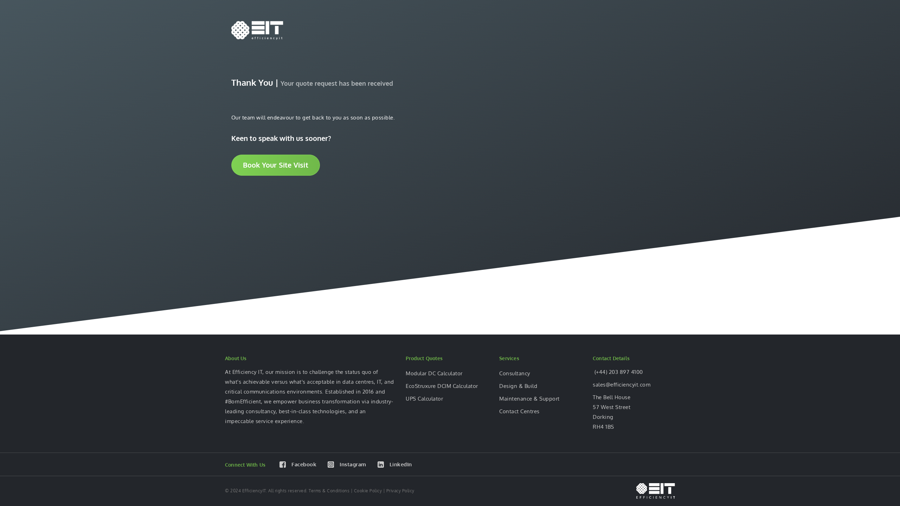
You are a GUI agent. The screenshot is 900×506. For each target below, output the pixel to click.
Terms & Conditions (329, 490)
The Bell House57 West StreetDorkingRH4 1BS (611, 412)
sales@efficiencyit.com (621, 384)
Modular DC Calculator (434, 373)
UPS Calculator (424, 398)
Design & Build (518, 386)
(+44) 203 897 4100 (618, 372)
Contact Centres (519, 411)
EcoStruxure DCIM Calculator (442, 386)
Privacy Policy (400, 490)
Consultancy (514, 373)
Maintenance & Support (529, 398)
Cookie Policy (368, 490)
